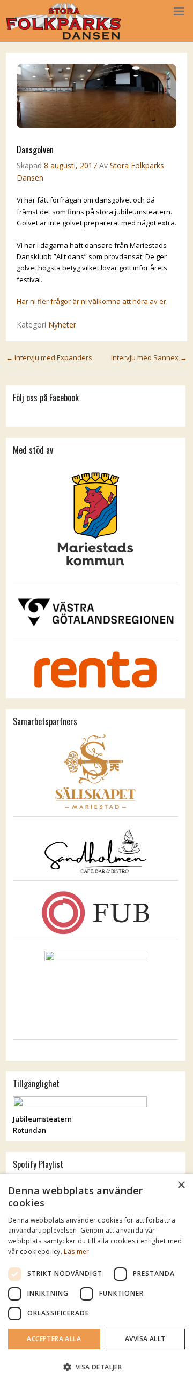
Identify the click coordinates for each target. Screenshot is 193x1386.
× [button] (181, 1185)
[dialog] (96, 1280)
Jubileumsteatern (42, 1119)
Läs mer (76, 1251)
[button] (96, 1367)
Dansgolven (35, 149)
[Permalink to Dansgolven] (96, 125)
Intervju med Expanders (49, 357)
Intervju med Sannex (149, 357)
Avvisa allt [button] (145, 1338)
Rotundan (29, 1130)
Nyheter (62, 325)
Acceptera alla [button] (54, 1338)
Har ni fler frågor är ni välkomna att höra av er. (92, 301)
